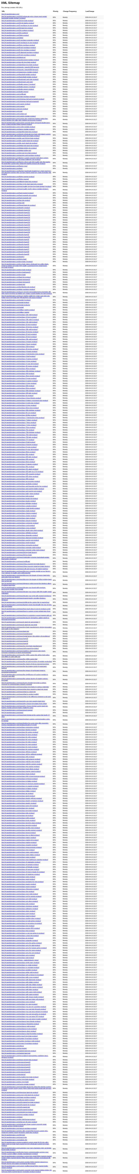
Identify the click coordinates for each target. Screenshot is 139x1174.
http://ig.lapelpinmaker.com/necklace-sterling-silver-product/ (21, 918)
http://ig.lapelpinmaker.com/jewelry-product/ (15, 207)
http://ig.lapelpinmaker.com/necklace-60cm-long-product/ (20, 408)
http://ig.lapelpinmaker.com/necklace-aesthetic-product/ (19, 484)
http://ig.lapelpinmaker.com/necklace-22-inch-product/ (19, 334)
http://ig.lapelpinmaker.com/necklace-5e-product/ (17, 395)
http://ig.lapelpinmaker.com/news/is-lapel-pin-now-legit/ (19, 625)
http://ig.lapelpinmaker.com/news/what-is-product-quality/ (20, 694)
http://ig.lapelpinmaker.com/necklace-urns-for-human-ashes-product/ (24, 948)
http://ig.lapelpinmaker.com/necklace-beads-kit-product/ (19, 498)
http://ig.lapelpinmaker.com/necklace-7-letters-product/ (19, 420)
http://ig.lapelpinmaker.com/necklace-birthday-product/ (19, 503)
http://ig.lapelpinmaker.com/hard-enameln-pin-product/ (19, 195)
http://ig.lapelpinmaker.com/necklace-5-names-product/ (19, 381)
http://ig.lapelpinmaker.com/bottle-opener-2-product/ (18, 84)
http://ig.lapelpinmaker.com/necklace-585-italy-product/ (19, 393)
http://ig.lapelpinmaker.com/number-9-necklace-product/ (19, 1038)
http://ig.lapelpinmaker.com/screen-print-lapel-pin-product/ (20, 1095)
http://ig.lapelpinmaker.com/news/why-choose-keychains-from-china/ (24, 703)
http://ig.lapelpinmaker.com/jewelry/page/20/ (15, 237)
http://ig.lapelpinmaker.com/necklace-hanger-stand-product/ (21, 771)
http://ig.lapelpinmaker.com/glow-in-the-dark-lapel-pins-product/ (22, 184)
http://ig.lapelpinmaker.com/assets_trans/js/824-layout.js (19, 69)
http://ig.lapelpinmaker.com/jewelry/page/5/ (15, 244)
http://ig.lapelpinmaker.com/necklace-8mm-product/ (18, 462)
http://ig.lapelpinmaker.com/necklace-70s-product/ (17, 430)
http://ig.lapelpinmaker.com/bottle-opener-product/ (17, 89)
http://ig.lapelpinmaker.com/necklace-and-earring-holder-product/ (22, 489)
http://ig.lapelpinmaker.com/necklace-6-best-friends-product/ (21, 398)
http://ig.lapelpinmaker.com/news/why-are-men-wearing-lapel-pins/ (23, 701)
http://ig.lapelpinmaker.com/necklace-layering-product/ (19, 825)
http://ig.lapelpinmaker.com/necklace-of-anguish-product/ (20, 864)
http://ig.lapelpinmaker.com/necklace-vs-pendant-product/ (20, 967)
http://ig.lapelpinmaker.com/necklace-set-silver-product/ (19, 901)
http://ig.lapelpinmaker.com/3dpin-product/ (15, 35)
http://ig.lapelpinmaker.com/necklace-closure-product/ (19, 520)
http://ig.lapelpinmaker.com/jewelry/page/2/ (15, 234)
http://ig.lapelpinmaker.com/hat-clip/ (12, 203)
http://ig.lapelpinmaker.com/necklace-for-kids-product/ (19, 742)
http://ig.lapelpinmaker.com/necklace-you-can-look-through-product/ (23, 1009)
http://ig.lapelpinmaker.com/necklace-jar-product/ (17, 793)
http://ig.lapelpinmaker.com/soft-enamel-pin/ (15, 1107)
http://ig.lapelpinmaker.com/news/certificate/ (15, 561)
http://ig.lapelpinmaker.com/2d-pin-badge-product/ (17, 23)
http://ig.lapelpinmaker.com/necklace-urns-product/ (18, 955)
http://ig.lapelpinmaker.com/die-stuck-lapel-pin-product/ (19, 143)
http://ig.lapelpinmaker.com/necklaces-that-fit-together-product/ (22, 1033)
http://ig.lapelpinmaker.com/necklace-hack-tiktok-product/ (20, 769)
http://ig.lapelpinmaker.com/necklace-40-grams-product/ (19, 366)
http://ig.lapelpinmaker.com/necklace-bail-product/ (17, 496)
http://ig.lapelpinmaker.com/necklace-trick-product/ (18, 930)
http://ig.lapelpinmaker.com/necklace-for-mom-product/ (19, 747)
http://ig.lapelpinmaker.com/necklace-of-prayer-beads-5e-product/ (23, 872)
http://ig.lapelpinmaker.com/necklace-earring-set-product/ (20, 540)
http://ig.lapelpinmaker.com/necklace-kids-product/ (17, 813)
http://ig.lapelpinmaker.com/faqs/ (12, 168)
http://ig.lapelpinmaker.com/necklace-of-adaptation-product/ (20, 862)
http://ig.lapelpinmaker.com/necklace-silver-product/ (18, 911)
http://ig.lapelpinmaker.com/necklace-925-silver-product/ (19, 476)
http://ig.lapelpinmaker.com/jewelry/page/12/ (15, 215)
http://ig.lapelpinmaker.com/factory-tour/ (14, 166)
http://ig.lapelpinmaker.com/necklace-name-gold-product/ (20, 852)
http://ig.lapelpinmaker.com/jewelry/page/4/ (15, 242)
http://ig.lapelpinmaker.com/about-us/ (13, 57)
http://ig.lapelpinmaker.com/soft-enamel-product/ (17, 1109)
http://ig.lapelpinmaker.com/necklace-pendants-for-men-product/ (22, 881)
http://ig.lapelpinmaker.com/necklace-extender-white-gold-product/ (23, 550)
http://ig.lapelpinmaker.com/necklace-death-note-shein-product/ (22, 530)
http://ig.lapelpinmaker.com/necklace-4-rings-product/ (18, 361)
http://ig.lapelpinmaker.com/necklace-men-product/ (18, 850)
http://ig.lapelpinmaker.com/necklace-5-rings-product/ (18, 383)
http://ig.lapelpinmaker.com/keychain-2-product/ (17, 261)
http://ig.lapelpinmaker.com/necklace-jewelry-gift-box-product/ (21, 798)
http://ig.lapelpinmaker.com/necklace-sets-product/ (18, 904)
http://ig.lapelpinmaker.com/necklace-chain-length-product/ (20, 508)
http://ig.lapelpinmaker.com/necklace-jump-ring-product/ (19, 805)
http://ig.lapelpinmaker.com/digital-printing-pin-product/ (19, 148)
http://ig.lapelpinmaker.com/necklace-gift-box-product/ (19, 752)
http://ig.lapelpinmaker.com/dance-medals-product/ (18, 129)
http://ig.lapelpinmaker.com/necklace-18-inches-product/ (19, 327)
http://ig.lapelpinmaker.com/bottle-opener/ (14, 91)
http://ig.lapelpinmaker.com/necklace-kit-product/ (17, 815)
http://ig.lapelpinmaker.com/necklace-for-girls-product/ (19, 737)
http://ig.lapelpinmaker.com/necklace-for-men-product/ (19, 744)
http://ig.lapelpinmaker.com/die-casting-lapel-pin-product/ (19, 140)
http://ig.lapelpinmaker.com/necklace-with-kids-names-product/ (22, 987)
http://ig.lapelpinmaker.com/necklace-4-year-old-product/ (20, 364)
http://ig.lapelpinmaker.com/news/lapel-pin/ (15, 631)
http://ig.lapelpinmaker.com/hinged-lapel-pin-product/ (18, 205)
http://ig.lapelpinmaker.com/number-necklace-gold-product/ (20, 1041)
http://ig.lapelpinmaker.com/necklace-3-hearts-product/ (19, 341)
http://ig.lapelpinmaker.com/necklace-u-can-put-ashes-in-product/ (22, 933)
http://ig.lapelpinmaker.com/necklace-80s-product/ (17, 454)
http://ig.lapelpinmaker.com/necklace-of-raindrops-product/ (20, 874)
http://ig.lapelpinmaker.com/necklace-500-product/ (17, 386)
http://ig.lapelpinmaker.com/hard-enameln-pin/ (16, 198)
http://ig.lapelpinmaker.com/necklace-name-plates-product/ (20, 855)
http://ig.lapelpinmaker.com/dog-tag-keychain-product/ (19, 153)
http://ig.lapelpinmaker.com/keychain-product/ (16, 270)
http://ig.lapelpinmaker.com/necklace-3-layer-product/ (18, 344)
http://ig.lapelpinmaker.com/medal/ (12, 307)
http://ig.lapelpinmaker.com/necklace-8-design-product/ (19, 444)
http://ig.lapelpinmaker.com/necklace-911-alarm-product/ (19, 469)
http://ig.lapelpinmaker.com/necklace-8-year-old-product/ (20, 449)
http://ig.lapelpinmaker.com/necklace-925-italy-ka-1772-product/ (22, 471)
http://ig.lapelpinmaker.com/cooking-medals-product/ (18, 116)
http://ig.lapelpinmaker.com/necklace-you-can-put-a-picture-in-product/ (24, 1011)
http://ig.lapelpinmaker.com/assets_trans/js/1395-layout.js (20, 67)
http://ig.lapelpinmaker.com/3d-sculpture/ (14, 33)
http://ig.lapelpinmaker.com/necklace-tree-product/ (17, 926)
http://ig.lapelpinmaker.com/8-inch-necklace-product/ (18, 47)
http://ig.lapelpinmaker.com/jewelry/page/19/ (15, 232)
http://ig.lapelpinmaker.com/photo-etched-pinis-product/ (19, 1060)
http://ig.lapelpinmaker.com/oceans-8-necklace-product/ (19, 1043)
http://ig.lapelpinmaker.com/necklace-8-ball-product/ (18, 442)
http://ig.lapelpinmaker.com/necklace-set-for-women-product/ (21, 896)
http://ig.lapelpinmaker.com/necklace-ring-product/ (17, 891)
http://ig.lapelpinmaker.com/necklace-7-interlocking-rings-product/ (22, 417)
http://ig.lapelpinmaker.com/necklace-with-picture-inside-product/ (22, 997)
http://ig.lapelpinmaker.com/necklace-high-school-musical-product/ (23, 776)
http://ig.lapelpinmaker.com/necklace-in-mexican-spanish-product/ (23, 783)
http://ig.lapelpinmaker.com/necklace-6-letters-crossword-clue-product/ (24, 400)
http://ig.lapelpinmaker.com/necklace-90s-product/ (17, 466)
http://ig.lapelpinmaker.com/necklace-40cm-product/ (18, 368)
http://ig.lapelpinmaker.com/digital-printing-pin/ (16, 150)
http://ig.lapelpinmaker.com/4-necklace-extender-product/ (20, 40)
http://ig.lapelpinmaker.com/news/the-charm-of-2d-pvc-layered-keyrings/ (25, 664)
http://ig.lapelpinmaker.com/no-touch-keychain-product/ (19, 1036)
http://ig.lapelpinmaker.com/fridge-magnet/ (15, 179)
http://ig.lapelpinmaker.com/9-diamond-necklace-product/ (20, 52)
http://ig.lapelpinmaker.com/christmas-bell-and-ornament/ (20, 101)
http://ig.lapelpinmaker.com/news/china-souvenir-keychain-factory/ (23, 564)
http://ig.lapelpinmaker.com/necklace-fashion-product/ (19, 730)
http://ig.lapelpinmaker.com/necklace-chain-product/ (18, 511)
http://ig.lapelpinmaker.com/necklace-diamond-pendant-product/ (22, 538)
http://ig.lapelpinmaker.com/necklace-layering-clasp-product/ (21, 823)
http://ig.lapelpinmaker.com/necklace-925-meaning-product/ (20, 474)
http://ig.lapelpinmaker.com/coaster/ (13, 106)
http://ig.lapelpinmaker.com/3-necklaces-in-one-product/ (19, 25)
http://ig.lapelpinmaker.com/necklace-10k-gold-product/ (19, 314)
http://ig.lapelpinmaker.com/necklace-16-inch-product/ (19, 324)
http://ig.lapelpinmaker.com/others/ (12, 1046)
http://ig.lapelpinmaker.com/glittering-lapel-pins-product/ (19, 181)
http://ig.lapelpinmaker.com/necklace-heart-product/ (18, 774)
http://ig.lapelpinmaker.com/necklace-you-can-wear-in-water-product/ (24, 1019)
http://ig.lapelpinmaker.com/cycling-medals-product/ (18, 127)
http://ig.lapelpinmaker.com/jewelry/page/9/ (15, 254)
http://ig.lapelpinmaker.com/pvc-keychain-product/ (17, 1079)
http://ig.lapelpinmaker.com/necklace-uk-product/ (17, 938)
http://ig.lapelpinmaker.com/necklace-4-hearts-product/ (19, 351)
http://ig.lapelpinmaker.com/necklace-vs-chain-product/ (19, 965)
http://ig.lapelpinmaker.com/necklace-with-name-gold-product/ (21, 992)
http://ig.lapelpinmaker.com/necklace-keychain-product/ (19, 810)
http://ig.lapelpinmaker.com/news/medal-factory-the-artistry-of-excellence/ (25, 636)
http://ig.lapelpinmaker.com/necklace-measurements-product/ (21, 847)
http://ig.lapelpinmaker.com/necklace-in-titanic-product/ (19, 788)
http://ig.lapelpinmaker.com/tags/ (12, 1117)
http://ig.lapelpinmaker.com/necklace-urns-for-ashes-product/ (21, 943)
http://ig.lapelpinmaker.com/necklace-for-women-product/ (20, 749)
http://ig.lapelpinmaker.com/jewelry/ (12, 256)
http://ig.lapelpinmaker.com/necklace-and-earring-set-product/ (21, 491)
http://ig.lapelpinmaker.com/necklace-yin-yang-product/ (19, 1004)
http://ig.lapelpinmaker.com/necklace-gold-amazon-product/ (20, 759)
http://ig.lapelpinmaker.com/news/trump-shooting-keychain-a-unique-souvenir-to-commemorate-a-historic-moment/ (23, 683)
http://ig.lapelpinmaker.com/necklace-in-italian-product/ (19, 781)
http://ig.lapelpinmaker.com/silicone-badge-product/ (18, 1100)
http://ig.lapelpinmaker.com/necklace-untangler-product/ (19, 940)
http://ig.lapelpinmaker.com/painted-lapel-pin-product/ (18, 1051)
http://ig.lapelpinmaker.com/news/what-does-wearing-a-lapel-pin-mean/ (24, 689)
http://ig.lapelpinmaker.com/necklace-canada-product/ (19, 506)
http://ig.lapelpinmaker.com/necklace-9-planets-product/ (19, 464)
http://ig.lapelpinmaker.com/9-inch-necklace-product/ (18, 55)
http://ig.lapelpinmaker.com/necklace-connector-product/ (19, 523)
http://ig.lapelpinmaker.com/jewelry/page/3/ (15, 239)
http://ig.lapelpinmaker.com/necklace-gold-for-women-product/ (21, 764)
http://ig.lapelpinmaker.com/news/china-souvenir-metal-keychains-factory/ (25, 566)
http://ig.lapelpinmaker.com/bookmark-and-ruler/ (17, 82)
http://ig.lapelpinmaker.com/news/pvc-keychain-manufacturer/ (21, 646)
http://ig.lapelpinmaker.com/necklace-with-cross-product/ (20, 977)
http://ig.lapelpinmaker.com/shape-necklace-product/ (18, 1097)
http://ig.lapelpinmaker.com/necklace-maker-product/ (18, 837)
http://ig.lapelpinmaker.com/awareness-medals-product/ (19, 72)
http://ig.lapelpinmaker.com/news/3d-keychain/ (16, 555)
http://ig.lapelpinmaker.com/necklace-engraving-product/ (19, 545)
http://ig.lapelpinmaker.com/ (10, 14)
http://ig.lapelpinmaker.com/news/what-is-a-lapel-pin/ (18, 692)
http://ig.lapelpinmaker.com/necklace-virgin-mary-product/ (20, 962)
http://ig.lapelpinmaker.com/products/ (13, 1074)
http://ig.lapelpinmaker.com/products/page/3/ (15, 1064)
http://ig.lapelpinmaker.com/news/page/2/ (14, 638)
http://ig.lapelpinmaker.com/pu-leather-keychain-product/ (19, 1077)
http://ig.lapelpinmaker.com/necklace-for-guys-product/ (19, 739)
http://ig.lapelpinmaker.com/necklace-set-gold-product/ (19, 899)
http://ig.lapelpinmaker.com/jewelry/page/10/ (15, 210)
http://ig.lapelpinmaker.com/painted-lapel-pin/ (15, 1053)
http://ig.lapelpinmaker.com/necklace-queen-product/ (18, 886)
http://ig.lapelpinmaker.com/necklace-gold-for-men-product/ (20, 761)
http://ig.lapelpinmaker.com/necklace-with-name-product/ (20, 994)
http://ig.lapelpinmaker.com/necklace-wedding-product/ (19, 970)
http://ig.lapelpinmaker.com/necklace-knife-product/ (18, 818)
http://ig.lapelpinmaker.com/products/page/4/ (15, 1067)
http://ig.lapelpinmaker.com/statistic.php (14, 1140)
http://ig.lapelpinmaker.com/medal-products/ (15, 305)
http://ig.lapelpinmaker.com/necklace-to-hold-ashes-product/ (21, 921)
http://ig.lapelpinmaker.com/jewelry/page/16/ (15, 225)
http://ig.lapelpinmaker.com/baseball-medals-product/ (18, 74)
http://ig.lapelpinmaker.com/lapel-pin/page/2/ (15, 279)
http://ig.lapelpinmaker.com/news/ (12, 712)
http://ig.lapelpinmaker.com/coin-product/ (14, 109)
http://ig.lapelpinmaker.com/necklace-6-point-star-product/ (20, 403)
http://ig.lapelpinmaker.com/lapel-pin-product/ (16, 277)
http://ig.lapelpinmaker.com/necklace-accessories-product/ (20, 481)
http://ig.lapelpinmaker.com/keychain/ (13, 274)
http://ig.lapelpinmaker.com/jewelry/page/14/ (15, 220)
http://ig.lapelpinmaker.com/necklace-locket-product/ (18, 832)
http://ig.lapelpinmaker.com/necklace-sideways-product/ (19, 908)
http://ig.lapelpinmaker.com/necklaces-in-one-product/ (19, 1029)
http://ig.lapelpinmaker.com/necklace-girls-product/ (17, 756)
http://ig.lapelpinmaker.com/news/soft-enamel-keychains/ (20, 648)
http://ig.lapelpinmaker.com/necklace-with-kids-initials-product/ (21, 984)
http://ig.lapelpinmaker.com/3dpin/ (12, 38)
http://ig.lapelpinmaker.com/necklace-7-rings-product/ (18, 425)
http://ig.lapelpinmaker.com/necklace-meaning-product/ (19, 845)
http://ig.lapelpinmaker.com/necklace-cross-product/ (18, 528)
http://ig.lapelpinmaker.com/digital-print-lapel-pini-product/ (20, 145)
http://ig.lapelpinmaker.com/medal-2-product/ (16, 300)
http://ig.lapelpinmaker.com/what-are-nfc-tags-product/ (19, 1122)
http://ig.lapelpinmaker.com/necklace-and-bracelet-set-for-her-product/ (24, 486)
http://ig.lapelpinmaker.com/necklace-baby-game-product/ (20, 493)
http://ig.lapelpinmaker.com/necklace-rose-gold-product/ (19, 894)
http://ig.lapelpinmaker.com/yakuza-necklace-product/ (19, 1128)
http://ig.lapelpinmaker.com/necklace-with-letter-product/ (19, 989)
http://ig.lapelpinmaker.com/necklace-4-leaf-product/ (18, 356)
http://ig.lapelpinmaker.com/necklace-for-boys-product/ (19, 734)
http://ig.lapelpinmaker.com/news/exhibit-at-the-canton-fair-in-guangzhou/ (25, 602)
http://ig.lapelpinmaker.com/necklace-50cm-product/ (18, 388)
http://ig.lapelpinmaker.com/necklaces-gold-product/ (18, 1026)
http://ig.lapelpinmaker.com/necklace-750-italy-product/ (19, 437)
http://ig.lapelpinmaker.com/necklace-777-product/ (17, 439)
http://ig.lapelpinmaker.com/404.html (13, 1135)
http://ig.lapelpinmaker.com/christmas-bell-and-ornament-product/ (22, 99)
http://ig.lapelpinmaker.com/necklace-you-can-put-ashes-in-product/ (23, 1014)
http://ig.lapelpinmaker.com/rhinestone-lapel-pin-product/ (19, 1092)
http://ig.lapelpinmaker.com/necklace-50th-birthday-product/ (20, 390)
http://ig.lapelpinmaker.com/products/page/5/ (15, 1069)
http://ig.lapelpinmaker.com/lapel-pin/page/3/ (15, 282)
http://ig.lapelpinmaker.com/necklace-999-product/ (17, 479)
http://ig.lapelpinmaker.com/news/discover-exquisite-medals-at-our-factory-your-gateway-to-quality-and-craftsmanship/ (26, 572)
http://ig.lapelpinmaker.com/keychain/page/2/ (16, 272)
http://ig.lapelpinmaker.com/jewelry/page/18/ (15, 230)
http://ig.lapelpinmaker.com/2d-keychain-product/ (17, 20)
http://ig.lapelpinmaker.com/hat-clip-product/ (15, 200)
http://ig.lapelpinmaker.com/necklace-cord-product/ (18, 525)
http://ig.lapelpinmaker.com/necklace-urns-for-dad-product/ (20, 945)
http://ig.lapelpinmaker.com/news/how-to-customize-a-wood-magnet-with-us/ (26, 615)
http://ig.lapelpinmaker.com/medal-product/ (15, 302)
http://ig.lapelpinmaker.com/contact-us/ (14, 114)
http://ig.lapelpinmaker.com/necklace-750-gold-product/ (19, 435)
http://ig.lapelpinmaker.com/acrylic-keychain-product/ (18, 62)
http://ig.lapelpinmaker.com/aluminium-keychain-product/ (19, 64)
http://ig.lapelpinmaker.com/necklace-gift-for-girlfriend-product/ (21, 754)
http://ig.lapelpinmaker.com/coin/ (11, 111)
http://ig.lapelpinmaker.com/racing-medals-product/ (18, 1084)
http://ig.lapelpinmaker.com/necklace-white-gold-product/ (19, 972)
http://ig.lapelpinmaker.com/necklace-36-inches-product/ (19, 349)
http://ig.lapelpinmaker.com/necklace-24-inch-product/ (19, 337)
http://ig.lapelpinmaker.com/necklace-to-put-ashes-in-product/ (21, 923)
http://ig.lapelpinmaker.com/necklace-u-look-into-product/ (20, 935)
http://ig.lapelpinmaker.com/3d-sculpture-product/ (17, 30)
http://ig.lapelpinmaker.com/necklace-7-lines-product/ (18, 422)
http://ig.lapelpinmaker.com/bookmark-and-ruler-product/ (19, 79)
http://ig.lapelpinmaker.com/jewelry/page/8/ (15, 252)
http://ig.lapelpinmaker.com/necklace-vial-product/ (17, 957)
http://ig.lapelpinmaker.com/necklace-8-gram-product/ (19, 447)
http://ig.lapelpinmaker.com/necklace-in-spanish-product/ (20, 786)
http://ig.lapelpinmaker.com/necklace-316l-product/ (17, 346)
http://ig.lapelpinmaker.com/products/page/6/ (15, 1072)
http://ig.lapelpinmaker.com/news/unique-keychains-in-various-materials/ (25, 687)
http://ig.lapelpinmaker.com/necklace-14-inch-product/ (19, 317)
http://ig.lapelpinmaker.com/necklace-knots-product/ (18, 820)
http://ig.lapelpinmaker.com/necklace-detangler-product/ (19, 535)
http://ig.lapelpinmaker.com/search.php (14, 1137)
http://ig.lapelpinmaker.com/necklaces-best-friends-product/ (20, 1021)
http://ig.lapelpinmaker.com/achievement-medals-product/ (20, 60)
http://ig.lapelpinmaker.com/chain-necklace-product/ (18, 96)
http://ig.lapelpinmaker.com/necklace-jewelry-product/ (18, 803)
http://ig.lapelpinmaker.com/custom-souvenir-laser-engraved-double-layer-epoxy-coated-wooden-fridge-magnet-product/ (25, 123)
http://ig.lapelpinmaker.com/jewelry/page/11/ (15, 212)
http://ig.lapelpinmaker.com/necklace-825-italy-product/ (19, 457)
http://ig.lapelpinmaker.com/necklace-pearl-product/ (18, 879)
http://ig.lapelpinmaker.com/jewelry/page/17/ (15, 227)
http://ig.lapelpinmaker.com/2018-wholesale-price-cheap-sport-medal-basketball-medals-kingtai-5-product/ (24, 17)
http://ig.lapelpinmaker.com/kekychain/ (13, 259)
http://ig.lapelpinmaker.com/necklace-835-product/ (17, 459)
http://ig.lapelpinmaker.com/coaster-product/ (15, 104)
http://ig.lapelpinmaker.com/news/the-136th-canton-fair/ (19, 659)
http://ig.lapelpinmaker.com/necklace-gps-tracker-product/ (20, 766)
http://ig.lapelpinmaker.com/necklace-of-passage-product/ (20, 869)
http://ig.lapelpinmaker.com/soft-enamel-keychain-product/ (20, 1102)
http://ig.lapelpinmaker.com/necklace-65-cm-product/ (18, 413)
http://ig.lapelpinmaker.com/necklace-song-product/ (18, 913)
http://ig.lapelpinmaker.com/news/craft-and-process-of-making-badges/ (24, 569)
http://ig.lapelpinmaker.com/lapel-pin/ (13, 284)
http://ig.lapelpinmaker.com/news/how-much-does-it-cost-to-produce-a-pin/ (25, 609)
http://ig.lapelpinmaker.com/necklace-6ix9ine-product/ (18, 415)
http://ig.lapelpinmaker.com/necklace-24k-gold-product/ (19, 339)
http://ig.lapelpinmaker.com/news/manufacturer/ (16, 634)
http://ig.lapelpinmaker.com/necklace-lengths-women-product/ (21, 830)
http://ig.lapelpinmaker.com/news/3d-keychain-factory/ (19, 552)
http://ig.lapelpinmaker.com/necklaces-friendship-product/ (20, 1024)
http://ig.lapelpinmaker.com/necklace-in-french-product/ (19, 779)
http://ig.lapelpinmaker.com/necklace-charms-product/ (19, 513)
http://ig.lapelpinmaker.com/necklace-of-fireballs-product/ (20, 867)
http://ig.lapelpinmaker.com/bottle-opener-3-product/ (18, 87)
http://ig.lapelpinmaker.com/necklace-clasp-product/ (18, 518)
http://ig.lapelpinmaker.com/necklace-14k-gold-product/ (19, 322)
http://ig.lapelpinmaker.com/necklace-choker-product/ (18, 515)
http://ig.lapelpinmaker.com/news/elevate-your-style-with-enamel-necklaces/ (26, 596)
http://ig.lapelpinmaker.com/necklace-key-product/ (17, 808)
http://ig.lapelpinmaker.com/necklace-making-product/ (19, 842)
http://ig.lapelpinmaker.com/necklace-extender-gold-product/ (21, 547)
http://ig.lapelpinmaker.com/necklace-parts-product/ (18, 877)
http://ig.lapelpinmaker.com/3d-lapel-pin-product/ (17, 28)
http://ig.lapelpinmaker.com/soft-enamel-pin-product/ (18, 1105)
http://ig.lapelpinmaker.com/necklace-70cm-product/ (18, 427)
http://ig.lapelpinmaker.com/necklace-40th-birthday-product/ (20, 371)
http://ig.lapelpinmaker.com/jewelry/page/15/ (15, 222)
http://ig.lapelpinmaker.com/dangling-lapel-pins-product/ (19, 131)
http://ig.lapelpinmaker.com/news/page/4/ (14, 643)
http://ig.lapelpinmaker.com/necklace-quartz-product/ (18, 884)
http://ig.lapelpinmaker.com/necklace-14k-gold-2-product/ (20, 319)
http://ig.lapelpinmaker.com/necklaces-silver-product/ (18, 1031)
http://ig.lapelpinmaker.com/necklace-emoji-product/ (18, 542)
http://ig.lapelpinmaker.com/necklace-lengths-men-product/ (20, 828)
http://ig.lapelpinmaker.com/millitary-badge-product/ (18, 310)
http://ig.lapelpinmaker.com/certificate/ (13, 94)
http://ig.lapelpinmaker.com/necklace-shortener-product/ (19, 906)
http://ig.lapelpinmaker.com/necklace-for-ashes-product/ (19, 732)
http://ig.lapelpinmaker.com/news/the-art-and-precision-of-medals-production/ (26, 661)
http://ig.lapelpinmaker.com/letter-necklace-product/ (18, 289)
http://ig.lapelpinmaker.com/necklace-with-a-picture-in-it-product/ (22, 975)
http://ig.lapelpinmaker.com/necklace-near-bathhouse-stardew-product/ (24, 859)
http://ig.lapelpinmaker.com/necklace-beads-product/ (18, 501)
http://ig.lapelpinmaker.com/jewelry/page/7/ (15, 249)
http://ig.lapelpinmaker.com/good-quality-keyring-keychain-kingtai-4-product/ (26, 186)
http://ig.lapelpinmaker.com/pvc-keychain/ (15, 1082)
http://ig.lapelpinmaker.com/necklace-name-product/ (18, 857)
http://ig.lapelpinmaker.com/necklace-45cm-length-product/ (20, 376)
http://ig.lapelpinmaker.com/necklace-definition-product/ (19, 533)
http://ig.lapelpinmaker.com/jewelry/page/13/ (15, 217)
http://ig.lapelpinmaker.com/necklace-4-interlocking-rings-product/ (22, 354)
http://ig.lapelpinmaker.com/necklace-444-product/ (17, 373)
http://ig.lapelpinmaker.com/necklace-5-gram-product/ (19, 378)
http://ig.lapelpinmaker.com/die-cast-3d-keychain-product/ (20, 138)
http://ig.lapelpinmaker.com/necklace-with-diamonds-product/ (21, 980)
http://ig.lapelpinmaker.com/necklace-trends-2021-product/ (20, 928)
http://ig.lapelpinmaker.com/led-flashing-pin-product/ (18, 287)
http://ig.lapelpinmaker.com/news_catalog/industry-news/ (20, 960)
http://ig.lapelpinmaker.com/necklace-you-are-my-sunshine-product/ (23, 1006)
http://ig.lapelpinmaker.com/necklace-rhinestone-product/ (20, 889)
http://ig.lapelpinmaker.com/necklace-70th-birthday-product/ (20, 432)
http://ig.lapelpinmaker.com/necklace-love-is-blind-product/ (20, 835)
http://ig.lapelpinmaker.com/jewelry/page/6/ (15, 247)
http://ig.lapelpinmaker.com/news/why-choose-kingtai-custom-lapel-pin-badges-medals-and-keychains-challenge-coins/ (24, 706)
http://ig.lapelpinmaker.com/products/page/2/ (15, 1062)
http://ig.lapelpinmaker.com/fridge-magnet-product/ (17, 176)
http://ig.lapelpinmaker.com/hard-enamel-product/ (17, 193)
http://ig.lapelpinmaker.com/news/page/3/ (14, 641)
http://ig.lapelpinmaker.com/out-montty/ (14, 1048)
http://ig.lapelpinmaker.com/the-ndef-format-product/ (18, 1119)
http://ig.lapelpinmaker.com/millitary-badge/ (15, 312)
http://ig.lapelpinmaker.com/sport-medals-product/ (17, 1114)
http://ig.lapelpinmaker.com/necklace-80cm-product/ (18, 452)
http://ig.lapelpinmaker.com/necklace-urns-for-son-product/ (20, 953)
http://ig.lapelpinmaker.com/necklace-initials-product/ (18, 791)
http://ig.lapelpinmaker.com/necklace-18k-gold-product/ (19, 329)
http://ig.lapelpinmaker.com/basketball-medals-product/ (19, 77)
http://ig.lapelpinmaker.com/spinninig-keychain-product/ (19, 1112)
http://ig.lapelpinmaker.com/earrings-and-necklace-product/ (20, 155)
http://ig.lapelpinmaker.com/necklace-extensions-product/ (20, 727)
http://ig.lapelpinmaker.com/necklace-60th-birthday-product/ (20, 410)
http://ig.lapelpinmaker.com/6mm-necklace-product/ (18, 45)
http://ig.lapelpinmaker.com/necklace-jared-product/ (18, 796)
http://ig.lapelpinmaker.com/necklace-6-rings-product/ (18, 405)
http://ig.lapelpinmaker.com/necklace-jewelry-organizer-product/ (22, 801)
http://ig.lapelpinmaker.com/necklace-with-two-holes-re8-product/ (22, 999)
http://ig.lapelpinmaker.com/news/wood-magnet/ (17, 710)
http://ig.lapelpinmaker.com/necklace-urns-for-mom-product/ (21, 950)
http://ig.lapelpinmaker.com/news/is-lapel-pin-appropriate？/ (20, 622)
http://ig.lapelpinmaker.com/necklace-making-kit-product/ (20, 840)
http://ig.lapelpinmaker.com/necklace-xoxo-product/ (18, 1002)
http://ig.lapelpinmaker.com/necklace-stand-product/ (18, 916)
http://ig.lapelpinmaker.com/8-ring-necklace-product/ (18, 50)
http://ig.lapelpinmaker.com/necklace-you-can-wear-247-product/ (22, 1016)
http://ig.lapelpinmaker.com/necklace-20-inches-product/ (19, 332)
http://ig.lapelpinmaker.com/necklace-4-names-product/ (19, 359)
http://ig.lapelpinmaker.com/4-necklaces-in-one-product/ (19, 42)
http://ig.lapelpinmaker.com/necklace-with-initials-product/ (20, 982)
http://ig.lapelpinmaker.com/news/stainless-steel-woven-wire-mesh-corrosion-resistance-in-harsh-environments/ (23, 651)
